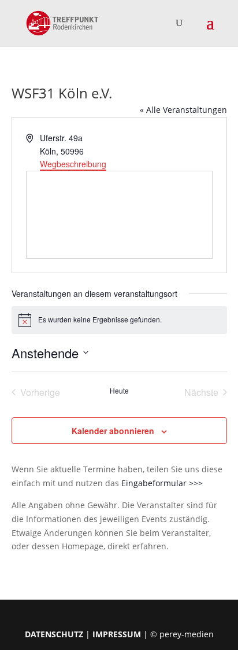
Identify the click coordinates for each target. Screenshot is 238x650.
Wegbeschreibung (73, 164)
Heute (119, 390)
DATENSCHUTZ (54, 634)
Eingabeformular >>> (162, 483)
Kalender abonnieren (113, 430)
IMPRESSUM (116, 634)
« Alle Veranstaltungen (183, 109)
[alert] (119, 320)
